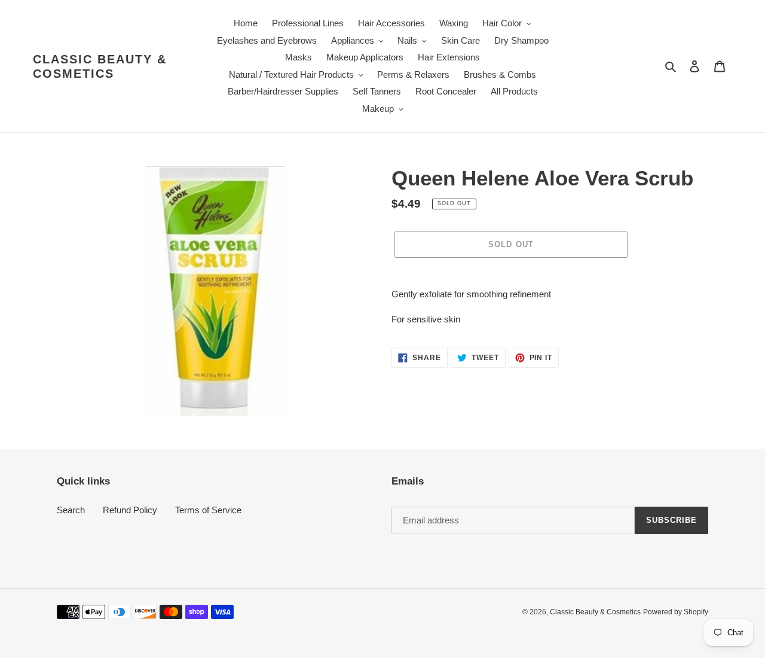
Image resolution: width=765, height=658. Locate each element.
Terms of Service (208, 510)
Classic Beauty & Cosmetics (100, 66)
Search (71, 510)
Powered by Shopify (675, 612)
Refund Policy (130, 510)
